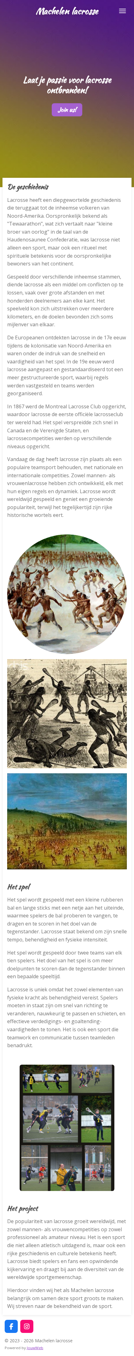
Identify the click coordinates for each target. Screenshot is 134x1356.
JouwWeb (35, 1347)
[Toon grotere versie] (67, 594)
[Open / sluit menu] (122, 11)
